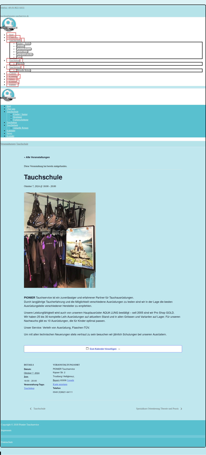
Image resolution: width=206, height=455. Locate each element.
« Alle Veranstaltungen (37, 157)
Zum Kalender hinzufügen (103, 348)
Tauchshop (29, 388)
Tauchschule (39, 408)
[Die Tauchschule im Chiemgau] (8, 31)
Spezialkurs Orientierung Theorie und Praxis (157, 408)
